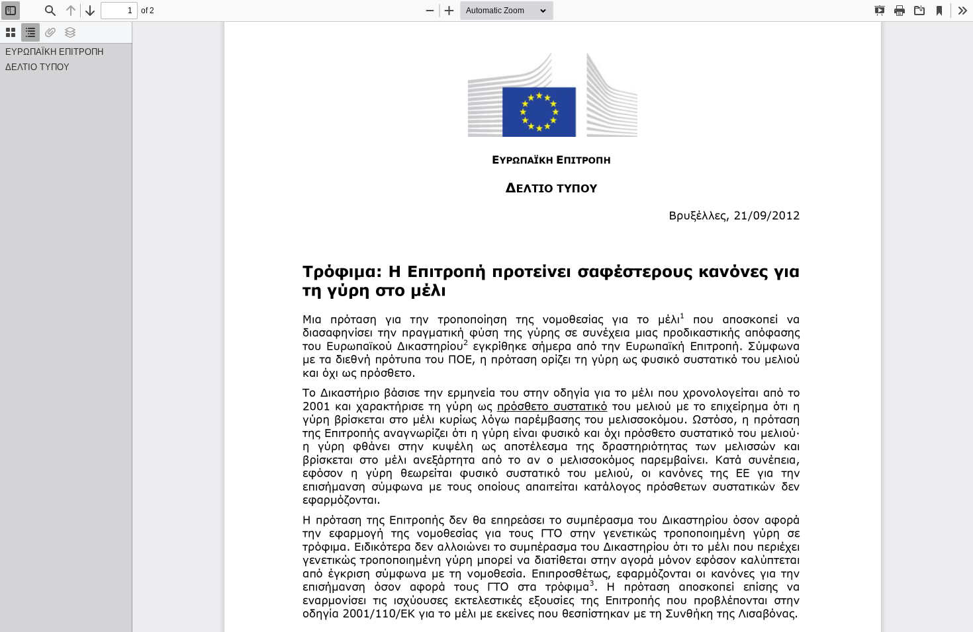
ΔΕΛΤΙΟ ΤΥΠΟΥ (37, 67)
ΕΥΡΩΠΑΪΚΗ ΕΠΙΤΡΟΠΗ (54, 52)
